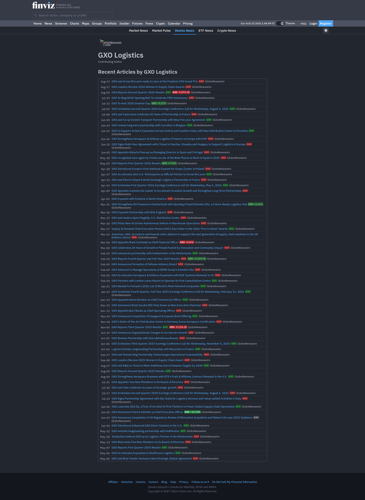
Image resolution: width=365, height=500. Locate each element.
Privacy (183, 482)
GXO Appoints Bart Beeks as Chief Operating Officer (144, 310)
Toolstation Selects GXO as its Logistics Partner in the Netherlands (152, 436)
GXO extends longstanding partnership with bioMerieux (146, 431)
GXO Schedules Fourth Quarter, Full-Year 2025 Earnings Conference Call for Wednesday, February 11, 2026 (178, 291)
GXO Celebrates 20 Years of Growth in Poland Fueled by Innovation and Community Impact (168, 247)
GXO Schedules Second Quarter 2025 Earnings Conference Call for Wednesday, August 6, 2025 (170, 393)
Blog (164, 482)
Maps (85, 23)
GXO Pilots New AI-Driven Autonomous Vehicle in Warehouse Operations (156, 223)
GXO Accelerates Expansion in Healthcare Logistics (143, 453)
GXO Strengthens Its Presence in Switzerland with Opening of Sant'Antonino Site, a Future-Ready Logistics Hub (180, 204)
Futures (137, 23)
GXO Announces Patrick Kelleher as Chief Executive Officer (148, 412)
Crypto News (226, 31)
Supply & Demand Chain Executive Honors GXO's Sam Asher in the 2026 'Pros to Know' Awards (170, 228)
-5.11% (176, 327)
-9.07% (179, 92)
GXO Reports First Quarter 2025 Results (136, 447)
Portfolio (111, 23)
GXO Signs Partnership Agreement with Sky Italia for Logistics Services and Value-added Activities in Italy (177, 398)
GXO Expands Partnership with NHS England (139, 212)
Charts (74, 23)
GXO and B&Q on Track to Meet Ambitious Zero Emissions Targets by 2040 (157, 365)
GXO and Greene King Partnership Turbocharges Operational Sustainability (157, 354)
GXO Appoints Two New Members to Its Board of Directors (148, 382)
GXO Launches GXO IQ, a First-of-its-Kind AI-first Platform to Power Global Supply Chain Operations (173, 406)
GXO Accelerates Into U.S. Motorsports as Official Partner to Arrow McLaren (159, 174)
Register (326, 23)
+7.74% (169, 163)
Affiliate (113, 482)
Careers (140, 482)
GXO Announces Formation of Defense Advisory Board (145, 264)
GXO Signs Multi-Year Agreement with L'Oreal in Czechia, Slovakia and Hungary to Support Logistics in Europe (179, 144)
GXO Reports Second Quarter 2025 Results (138, 371)
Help (303, 23)
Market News (138, 31)
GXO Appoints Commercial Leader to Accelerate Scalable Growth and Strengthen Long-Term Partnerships (177, 190)
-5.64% (187, 242)
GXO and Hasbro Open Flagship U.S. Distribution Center (146, 217)
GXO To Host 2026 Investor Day (131, 103)
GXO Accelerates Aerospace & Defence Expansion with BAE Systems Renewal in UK (163, 275)
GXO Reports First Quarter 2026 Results (136, 163)
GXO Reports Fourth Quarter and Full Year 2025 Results (146, 258)
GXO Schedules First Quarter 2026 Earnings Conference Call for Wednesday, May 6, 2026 (167, 185)
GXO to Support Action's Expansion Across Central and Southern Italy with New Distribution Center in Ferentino (180, 130)
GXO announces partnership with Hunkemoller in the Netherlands (152, 253)
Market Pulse (161, 31)
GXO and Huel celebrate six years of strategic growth (144, 387)
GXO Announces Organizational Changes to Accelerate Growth (150, 332)
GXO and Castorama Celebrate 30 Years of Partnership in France (151, 114)
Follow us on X (200, 482)
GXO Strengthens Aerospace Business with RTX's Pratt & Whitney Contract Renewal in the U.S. (170, 376)
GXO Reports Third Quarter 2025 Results (137, 327)
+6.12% (255, 204)
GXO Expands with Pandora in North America (139, 198)
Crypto (160, 23)
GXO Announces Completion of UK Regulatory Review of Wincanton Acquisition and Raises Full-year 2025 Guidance (182, 417)
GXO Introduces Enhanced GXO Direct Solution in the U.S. (147, 425)
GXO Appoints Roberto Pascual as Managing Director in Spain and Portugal (158, 152)
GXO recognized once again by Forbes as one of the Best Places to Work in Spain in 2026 (166, 157)
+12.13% (192, 411)
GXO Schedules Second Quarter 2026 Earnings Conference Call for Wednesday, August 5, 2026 (170, 108)
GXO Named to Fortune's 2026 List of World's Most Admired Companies (156, 286)
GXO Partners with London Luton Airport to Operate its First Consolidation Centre (161, 280)
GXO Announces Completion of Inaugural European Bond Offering (152, 316)
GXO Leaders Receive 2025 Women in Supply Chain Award (148, 360)
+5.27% (159, 103)
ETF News (206, 31)
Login (313, 23)
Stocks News (184, 31)
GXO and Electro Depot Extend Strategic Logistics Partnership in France (156, 179)
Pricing (188, 23)
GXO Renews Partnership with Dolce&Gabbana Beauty (145, 338)
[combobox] (72, 15)
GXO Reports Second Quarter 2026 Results (138, 92)
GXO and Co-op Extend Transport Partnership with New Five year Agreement (159, 119)
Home (38, 23)
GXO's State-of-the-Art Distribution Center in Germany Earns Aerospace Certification (164, 321)
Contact (153, 482)
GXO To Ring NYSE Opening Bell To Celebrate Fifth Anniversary (150, 97)
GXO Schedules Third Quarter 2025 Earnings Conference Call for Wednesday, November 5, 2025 (171, 343)
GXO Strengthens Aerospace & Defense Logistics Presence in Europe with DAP (160, 138)
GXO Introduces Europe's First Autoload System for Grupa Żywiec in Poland (158, 168)
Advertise (127, 482)
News (48, 23)
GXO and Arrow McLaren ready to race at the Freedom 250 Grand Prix (155, 81)
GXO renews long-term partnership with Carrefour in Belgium (149, 125)
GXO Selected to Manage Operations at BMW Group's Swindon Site (153, 269)
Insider (124, 23)
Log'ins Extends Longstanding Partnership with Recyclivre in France (153, 349)
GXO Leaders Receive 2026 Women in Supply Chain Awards (148, 86)
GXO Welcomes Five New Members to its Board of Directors (148, 442)
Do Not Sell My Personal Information (234, 482)
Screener (61, 23)
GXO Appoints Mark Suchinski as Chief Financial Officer (145, 242)
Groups (97, 23)
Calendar (174, 23)
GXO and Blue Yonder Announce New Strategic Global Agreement (152, 458)
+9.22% (195, 258)
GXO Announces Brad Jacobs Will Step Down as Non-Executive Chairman (157, 305)
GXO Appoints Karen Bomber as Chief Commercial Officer (147, 299)
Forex (149, 23)
